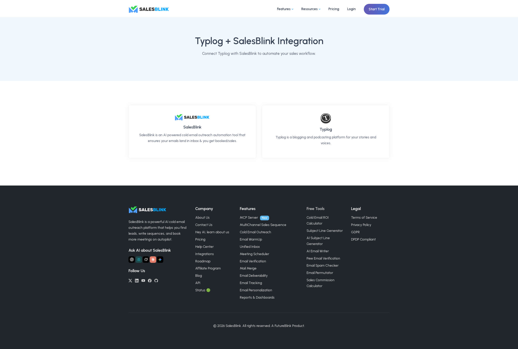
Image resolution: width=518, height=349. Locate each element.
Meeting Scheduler (254, 254)
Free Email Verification (323, 258)
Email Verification (253, 261)
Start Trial (377, 9)
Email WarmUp (251, 239)
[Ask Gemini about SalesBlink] (160, 259)
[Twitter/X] (130, 280)
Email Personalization (256, 290)
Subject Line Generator (325, 231)
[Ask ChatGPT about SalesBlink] (131, 259)
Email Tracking (251, 283)
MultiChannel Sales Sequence (263, 225)
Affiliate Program (208, 268)
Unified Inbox (250, 247)
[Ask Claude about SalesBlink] (153, 259)
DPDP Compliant (363, 239)
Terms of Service (364, 217)
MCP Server (249, 217)
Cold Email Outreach (255, 232)
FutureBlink (283, 326)
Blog (198, 276)
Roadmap (202, 261)
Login (351, 9)
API (197, 283)
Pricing (333, 9)
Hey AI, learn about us (212, 232)
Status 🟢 (202, 290)
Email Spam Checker (323, 265)
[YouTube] (143, 280)
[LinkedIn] (137, 280)
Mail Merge (248, 268)
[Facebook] (150, 280)
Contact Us (203, 225)
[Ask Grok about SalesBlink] (146, 259)
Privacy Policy (361, 225)
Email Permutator (320, 273)
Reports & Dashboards (257, 297)
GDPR (355, 232)
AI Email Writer (318, 251)
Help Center (204, 247)
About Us (202, 217)
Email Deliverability (254, 276)
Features (284, 9)
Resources (309, 9)
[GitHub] (156, 280)
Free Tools (316, 208)
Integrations (204, 254)
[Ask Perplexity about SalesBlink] (139, 259)
